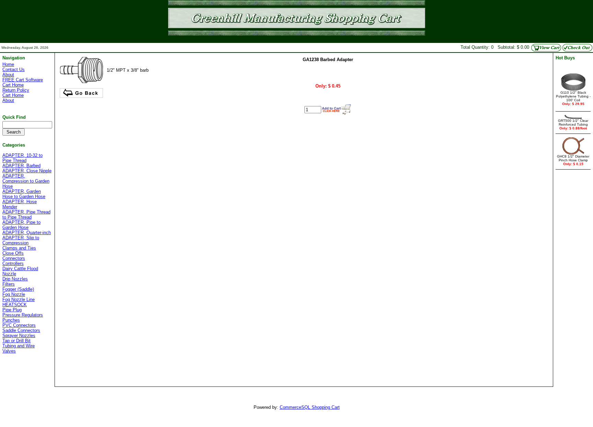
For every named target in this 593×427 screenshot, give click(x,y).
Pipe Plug (12, 309)
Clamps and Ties (19, 248)
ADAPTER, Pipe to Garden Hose (21, 225)
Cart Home (13, 85)
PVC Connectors (19, 325)
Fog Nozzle (13, 294)
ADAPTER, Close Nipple (26, 170)
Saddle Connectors (21, 330)
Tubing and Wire (18, 345)
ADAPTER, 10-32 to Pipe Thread (22, 158)
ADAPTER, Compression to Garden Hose (25, 181)
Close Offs (13, 253)
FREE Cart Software (22, 79)
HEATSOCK (14, 304)
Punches (11, 320)
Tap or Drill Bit (16, 340)
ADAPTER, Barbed (21, 165)
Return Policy (15, 90)
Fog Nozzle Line (18, 299)
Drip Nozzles (15, 278)
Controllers (13, 263)
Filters (8, 284)
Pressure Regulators (22, 315)
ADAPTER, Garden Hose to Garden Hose (23, 194)
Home (8, 64)
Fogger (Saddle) (18, 289)
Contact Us (13, 69)
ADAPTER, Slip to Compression (20, 240)
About (8, 74)
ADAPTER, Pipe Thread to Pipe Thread (26, 214)
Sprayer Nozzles (18, 335)
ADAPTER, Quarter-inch (26, 232)
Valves (9, 351)
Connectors (13, 258)
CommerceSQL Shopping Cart (310, 407)
